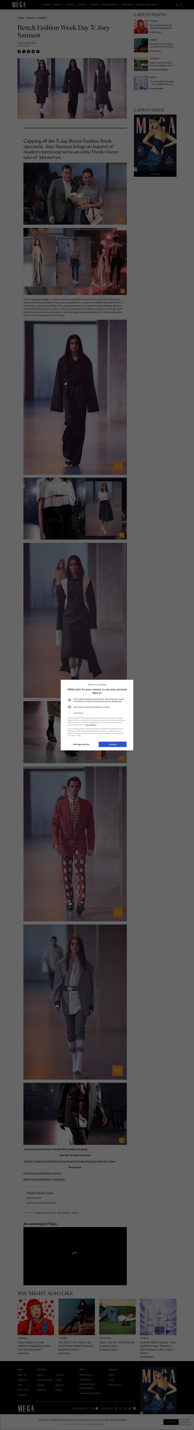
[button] (97, 713)
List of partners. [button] (91, 725)
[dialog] (97, 715)
